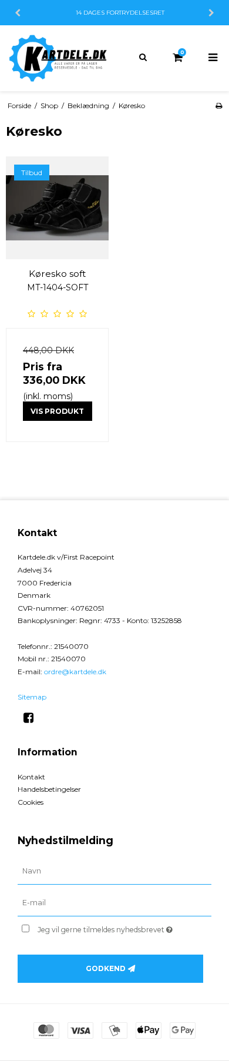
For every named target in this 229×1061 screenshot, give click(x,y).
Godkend (106, 968)
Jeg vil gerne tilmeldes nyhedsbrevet (112, 927)
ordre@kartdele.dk (75, 671)
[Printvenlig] (218, 105)
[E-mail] (114, 903)
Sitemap (32, 696)
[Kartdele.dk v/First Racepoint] (57, 58)
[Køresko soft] (57, 207)
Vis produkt (57, 411)
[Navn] (114, 871)
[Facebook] (32, 718)
